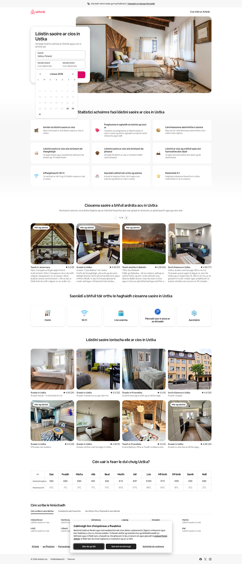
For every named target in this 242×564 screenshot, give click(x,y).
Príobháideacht (58, 559)
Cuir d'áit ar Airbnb (200, 11)
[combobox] (60, 56)
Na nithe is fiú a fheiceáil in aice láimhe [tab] (102, 511)
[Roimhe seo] (116, 217)
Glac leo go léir (89, 546)
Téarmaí (71, 559)
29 (67, 108)
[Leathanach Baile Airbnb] (38, 11)
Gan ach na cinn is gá (121, 546)
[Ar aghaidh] (126, 217)
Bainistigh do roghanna (153, 546)
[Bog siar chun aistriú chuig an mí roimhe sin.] (40, 74)
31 (40, 114)
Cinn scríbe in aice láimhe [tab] (42, 511)
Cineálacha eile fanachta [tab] (69, 511)
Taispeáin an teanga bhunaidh (141, 3)
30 (73, 108)
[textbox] (48, 66)
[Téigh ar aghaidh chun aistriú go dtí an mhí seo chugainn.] (73, 74)
